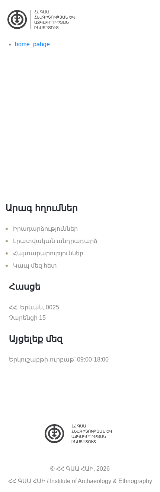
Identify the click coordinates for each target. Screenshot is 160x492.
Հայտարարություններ (48, 253)
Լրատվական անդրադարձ (55, 241)
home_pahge (32, 44)
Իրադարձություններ (45, 229)
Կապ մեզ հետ (35, 265)
